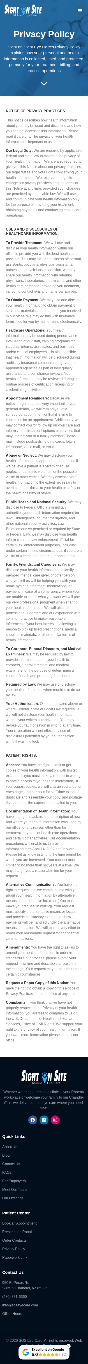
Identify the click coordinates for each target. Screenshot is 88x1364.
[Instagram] (55, 1119)
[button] (79, 10)
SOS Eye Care (30, 1340)
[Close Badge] (68, 1346)
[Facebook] (32, 1119)
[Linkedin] (44, 1119)
